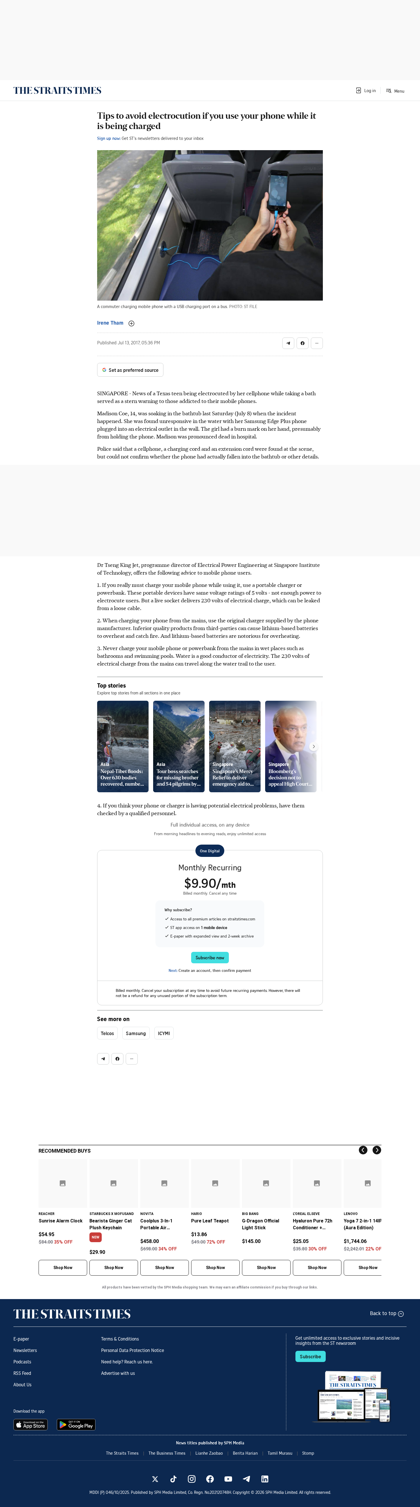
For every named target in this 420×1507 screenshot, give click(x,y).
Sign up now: (109, 138)
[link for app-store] (31, 1424)
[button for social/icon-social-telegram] (288, 343)
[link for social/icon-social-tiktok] (173, 1479)
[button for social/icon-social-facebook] (303, 343)
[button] (365, 90)
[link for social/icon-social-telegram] (246, 1479)
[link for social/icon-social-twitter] (155, 1479)
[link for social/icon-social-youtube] (228, 1479)
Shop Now (62, 1267)
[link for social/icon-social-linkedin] (264, 1479)
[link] (57, 90)
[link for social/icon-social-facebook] (210, 1479)
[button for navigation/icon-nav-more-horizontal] (317, 343)
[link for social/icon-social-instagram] (191, 1479)
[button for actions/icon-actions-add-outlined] (131, 323)
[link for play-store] (77, 1424)
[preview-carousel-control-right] (313, 746)
